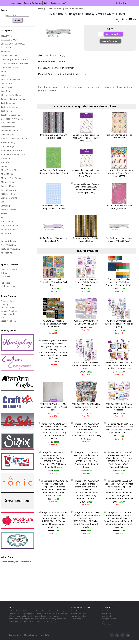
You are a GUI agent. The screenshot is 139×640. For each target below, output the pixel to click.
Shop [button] (19, 3)
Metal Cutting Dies (9, 170)
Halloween (5, 283)
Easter (3, 279)
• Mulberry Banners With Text (14, 59)
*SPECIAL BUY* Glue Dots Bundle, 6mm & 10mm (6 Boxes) (86, 464)
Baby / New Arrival (9, 269)
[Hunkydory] (17, 342)
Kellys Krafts (122, 3)
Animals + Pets (7, 301)
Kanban (4, 166)
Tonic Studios (7, 221)
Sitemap (105, 626)
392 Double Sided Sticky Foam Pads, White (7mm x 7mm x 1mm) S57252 (119, 173)
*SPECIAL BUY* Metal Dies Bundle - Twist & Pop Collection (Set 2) (119, 324)
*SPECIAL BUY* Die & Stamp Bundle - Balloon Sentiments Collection (53, 435)
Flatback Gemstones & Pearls (14, 138)
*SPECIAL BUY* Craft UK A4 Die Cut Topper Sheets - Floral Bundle (86, 407)
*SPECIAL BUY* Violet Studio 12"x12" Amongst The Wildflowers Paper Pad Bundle (119, 495)
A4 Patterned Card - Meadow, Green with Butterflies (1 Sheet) (53, 171)
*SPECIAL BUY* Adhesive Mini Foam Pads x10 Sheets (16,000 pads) (53, 407)
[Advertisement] (65, 583)
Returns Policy (107, 616)
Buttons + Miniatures (10, 79)
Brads (3, 75)
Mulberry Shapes (8, 182)
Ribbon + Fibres (8, 193)
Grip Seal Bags (7, 146)
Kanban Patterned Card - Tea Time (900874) (119, 136)
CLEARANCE (6, 36)
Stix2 (3, 217)
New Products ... (8, 245)
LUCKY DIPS (6, 47)
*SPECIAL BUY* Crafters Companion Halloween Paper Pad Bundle (53, 324)
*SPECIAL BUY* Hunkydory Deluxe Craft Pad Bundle (86, 322)
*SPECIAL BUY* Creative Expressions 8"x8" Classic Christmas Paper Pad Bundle (119, 282)
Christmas (5, 276)
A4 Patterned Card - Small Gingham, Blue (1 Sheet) (53, 207)
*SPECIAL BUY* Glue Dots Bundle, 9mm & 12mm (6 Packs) (86, 434)
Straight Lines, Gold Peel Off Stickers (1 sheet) (86, 239)
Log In (64, 3)
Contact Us (55, 3)
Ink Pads (5, 162)
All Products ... (7, 252)
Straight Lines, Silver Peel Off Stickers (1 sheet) (53, 136)
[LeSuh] (17, 421)
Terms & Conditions (109, 611)
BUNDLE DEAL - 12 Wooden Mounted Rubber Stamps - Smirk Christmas (53, 492)
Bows (3, 71)
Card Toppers (7, 91)
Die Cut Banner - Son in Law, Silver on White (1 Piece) (119, 239)
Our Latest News (77, 619)
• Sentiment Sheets (10, 67)
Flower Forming (8, 142)
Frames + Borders (9, 314)
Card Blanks (6, 87)
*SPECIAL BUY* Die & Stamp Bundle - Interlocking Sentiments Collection (86, 495)
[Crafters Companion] (17, 362)
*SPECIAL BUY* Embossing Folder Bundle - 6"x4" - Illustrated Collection (119, 464)
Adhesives (5, 51)
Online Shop (75, 611)
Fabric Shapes (7, 134)
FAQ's (104, 621)
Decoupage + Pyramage (12, 118)
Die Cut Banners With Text (76, 8)
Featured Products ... (10, 249)
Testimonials (106, 624)
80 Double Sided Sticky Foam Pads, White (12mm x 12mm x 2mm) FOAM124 (86, 138)
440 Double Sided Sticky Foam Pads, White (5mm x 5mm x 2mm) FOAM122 (86, 173)
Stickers (4, 213)
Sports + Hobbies (8, 321)
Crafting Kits (6, 111)
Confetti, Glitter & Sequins (13, 99)
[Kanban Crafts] (17, 382)
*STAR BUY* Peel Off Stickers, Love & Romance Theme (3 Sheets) (86, 524)
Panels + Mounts (8, 186)
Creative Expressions (10, 115)
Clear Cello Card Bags (11, 95)
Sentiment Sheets (9, 198)
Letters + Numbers (9, 311)
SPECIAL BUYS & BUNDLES (13, 43)
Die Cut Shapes (8, 122)
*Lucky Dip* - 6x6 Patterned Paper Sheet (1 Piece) (119, 431)
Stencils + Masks (8, 209)
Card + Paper (7, 83)
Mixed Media (7, 174)
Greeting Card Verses (33, 3)
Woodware (6, 233)
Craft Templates (8, 103)
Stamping (5, 205)
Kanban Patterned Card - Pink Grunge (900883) (118, 207)
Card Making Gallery (78, 616)
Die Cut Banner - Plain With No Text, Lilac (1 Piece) (53, 239)
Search (4, 10)
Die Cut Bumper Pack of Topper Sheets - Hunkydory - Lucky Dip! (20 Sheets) (53, 355)
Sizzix (3, 201)
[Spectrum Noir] (17, 500)
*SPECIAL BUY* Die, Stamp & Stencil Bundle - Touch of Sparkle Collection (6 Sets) (119, 365)
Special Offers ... (8, 241)
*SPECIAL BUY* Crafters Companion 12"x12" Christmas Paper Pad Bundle (53, 464)
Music (3, 317)
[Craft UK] (17, 401)
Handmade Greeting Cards (13, 154)
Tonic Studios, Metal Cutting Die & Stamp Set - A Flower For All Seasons (119, 524)
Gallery (46, 3)
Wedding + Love (8, 286)
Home (12, 3)
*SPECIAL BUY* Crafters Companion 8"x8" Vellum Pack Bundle (53, 282)
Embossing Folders (9, 130)
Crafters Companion (10, 107)
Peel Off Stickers (8, 190)
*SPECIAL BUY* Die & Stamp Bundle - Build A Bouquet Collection (86, 282)
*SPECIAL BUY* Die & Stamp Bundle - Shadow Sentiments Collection (119, 407)
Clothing (4, 304)
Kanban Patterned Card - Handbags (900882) (86, 191)
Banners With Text (54, 8)
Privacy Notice (107, 613)
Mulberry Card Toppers (11, 178)
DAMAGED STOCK (9, 39)
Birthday (4, 273)
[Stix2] (17, 441)
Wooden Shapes (8, 229)
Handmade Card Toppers (12, 150)
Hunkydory (6, 158)
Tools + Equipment (9, 225)
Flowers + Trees (8, 307)
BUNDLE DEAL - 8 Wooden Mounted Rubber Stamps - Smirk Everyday (53, 524)
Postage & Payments (109, 619)
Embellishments (8, 126)
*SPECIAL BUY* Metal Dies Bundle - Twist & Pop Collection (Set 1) (86, 365)
